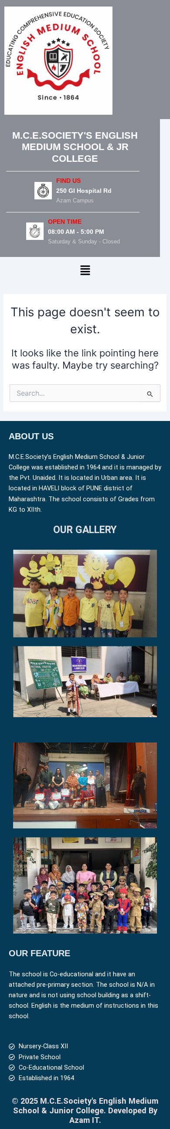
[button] (85, 270)
